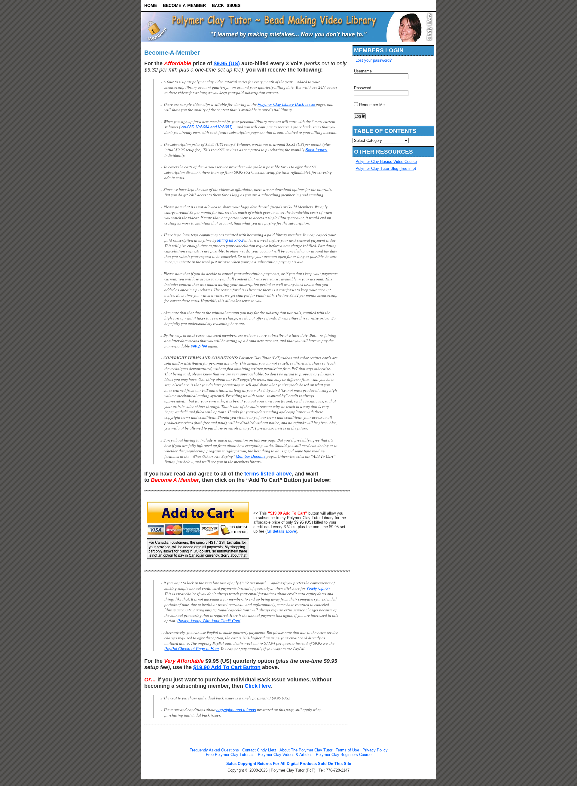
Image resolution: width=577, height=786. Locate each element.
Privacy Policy (375, 750)
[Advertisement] (378, 267)
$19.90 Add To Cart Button (227, 667)
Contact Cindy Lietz (259, 750)
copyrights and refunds (236, 710)
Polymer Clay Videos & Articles (285, 754)
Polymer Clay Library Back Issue (286, 104)
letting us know (230, 240)
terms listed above (268, 474)
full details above (281, 531)
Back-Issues (226, 5)
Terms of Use (347, 750)
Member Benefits (251, 456)
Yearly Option (318, 588)
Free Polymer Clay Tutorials (230, 754)
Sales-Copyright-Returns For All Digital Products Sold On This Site (288, 763)
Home (150, 5)
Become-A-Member (184, 5)
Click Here (258, 686)
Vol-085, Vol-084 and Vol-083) (206, 127)
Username (363, 71)
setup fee (199, 346)
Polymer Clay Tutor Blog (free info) (386, 168)
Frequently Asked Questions (214, 750)
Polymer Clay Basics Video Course (386, 161)
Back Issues (316, 150)
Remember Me (371, 104)
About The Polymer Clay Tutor (305, 750)
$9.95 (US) (227, 63)
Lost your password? (374, 60)
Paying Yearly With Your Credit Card (208, 621)
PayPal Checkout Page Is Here (191, 649)
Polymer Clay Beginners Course (343, 754)
